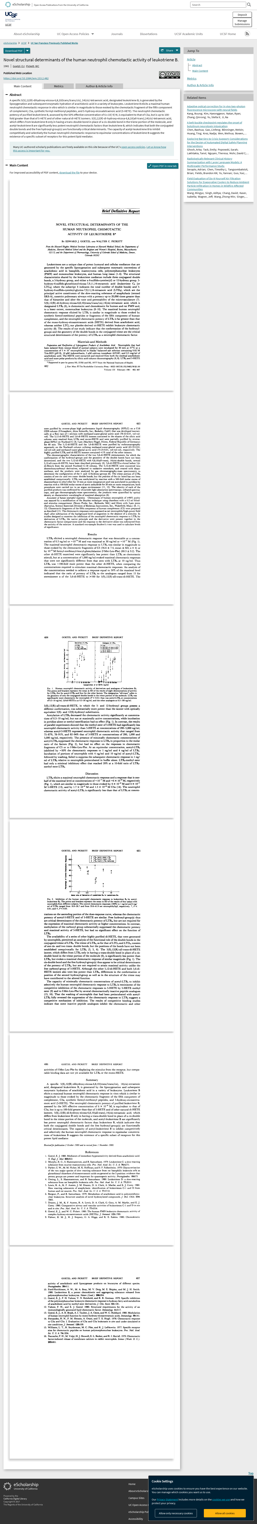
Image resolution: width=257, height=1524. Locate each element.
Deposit (242, 14)
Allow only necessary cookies (176, 1513)
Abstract (15, 95)
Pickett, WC (32, 66)
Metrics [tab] (58, 86)
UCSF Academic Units (188, 34)
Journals (117, 34)
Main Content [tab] (22, 86)
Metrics (192, 78)
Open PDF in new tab (164, 166)
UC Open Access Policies (73, 34)
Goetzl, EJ (18, 66)
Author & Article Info (200, 85)
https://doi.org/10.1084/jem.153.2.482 (26, 78)
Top (251, 1473)
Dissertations (148, 34)
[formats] (27, 50)
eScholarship (10, 43)
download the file (69, 172)
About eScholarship (27, 34)
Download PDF (14, 50)
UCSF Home (228, 34)
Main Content (19, 165)
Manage (242, 22)
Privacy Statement (167, 1499)
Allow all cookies (225, 1513)
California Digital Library (15, 1498)
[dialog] (201, 1498)
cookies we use (221, 1499)
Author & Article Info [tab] (99, 86)
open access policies (133, 147)
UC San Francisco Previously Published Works (54, 43)
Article (191, 59)
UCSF (8, 24)
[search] (249, 4)
